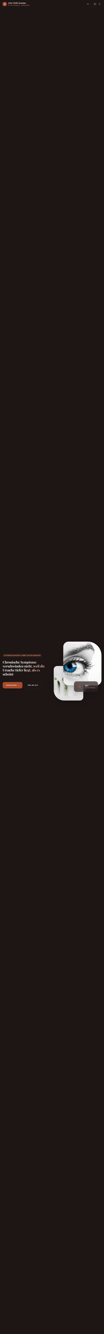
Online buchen (12, 685)
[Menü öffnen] (99, 4)
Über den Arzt (33, 685)
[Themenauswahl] (95, 4)
